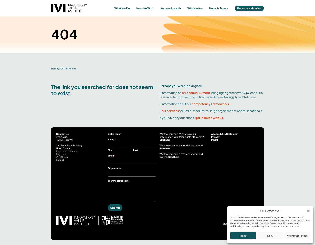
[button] (308, 210)
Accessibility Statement (224, 133)
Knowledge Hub (170, 8)
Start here (164, 139)
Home (54, 68)
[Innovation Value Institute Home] (77, 8)
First (110, 150)
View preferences (297, 235)
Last (135, 150)
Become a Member (249, 8)
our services (170, 111)
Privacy (215, 136)
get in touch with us (209, 118)
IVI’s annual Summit (196, 93)
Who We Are (195, 8)
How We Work (145, 8)
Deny (270, 235)
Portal (214, 139)
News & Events (218, 8)
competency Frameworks (210, 104)
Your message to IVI (118, 180)
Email (112, 155)
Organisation (115, 168)
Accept (243, 235)
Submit (115, 207)
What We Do (122, 8)
